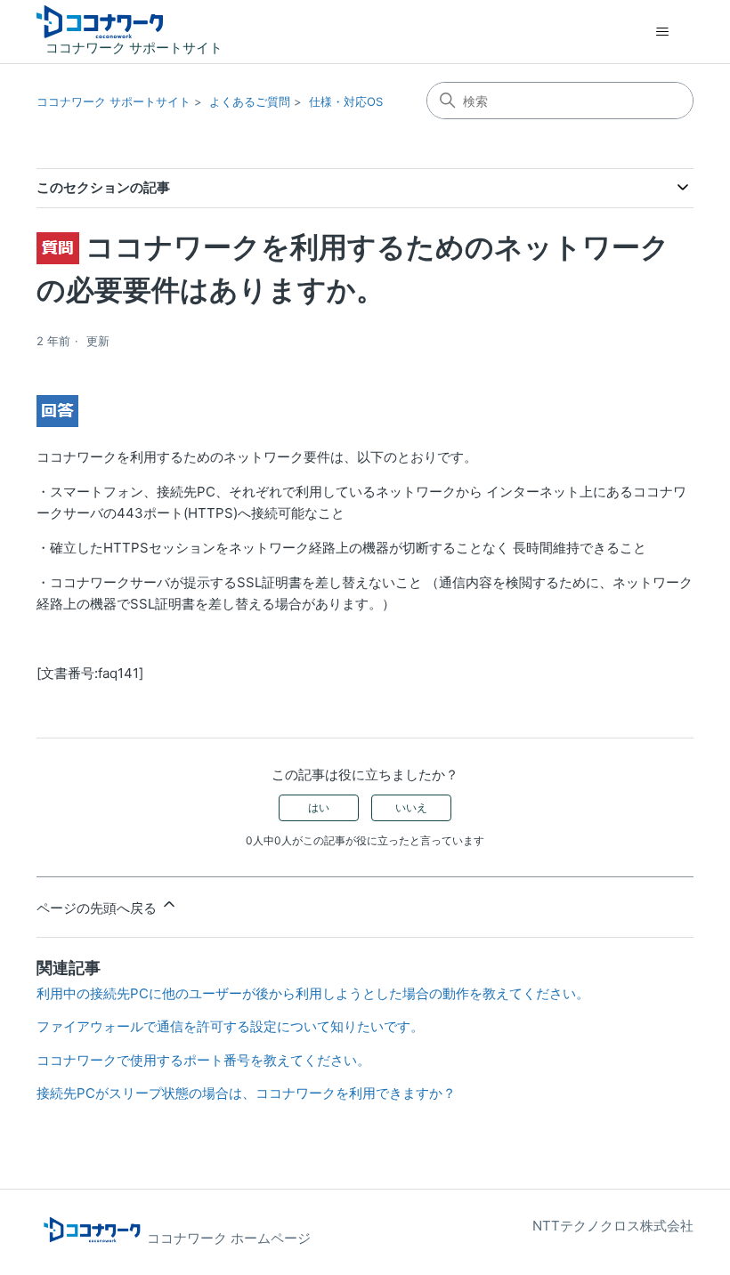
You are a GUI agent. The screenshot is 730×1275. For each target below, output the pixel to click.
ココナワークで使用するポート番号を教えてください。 (203, 1060)
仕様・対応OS (346, 101)
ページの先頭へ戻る (98, 908)
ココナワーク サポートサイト (113, 101)
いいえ (411, 807)
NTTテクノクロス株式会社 (613, 1225)
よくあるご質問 (249, 101)
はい (318, 807)
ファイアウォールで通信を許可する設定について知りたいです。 (230, 1026)
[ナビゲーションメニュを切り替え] (662, 32)
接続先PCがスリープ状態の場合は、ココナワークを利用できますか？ (246, 1093)
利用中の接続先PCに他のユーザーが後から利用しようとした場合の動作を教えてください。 (312, 993)
